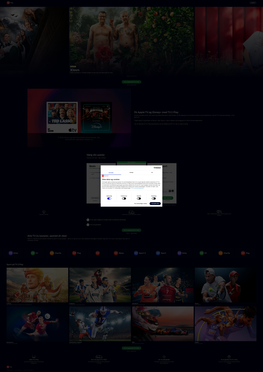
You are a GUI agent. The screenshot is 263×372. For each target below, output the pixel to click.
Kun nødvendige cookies (140, 203)
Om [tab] (152, 172)
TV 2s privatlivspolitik (138, 188)
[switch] (124, 198)
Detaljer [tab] (131, 172)
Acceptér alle (155, 203)
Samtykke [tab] (111, 172)
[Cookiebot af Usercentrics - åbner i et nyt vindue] (155, 168)
